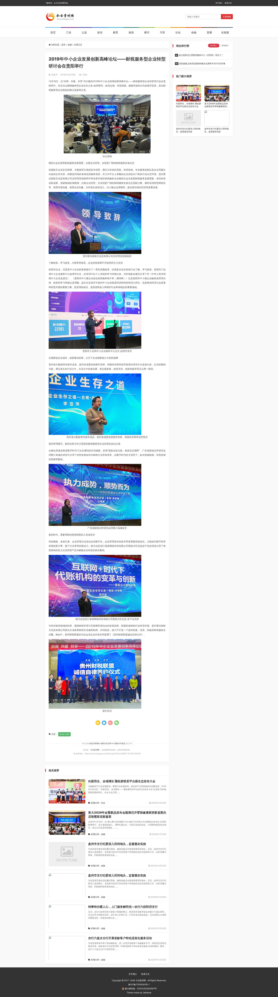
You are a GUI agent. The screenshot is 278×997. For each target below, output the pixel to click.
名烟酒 (225, 32)
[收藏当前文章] (98, 722)
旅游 (131, 32)
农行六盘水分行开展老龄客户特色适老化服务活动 (120, 938)
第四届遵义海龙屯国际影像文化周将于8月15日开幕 (200, 63)
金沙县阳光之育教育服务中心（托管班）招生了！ (199, 55)
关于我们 (218, 3)
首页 (53, 32)
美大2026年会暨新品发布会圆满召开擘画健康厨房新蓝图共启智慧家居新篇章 (216, 105)
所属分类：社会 (97, 803)
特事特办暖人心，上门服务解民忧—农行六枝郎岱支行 (123, 906)
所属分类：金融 (97, 834)
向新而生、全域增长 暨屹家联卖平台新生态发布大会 (121, 781)
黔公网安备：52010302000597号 (141, 988)
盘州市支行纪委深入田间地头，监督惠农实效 (117, 844)
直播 (209, 32)
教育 (115, 32)
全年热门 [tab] (225, 45)
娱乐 (100, 32)
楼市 (146, 32)
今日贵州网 (95, 750)
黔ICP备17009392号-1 (139, 984)
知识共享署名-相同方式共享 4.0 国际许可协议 (107, 743)
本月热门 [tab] (213, 45)
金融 (193, 32)
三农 (68, 32)
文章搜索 (227, 16)
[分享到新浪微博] (110, 722)
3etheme (147, 992)
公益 (84, 32)
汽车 (162, 32)
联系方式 (228, 3)
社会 (178, 32)
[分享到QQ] (104, 722)
